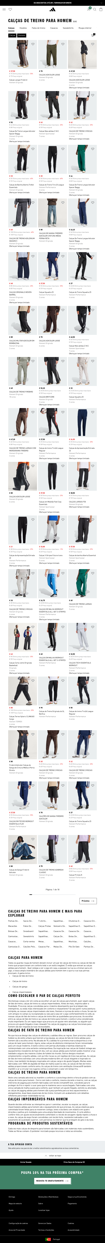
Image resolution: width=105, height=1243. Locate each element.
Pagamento (72, 1204)
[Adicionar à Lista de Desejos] (33, 44)
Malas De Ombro (58, 947)
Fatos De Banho (27, 926)
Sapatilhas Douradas (43, 937)
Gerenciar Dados (44, 1223)
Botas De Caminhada (74, 937)
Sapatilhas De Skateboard (75, 926)
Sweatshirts (28, 937)
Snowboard (28, 931)
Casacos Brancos (87, 931)
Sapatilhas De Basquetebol (90, 937)
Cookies (71, 1223)
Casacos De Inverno (74, 931)
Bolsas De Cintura (12, 931)
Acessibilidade (73, 1230)
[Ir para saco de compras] (101, 9)
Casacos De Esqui (59, 931)
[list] (52, 28)
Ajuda (11, 1210)
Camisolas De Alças (14, 947)
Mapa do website (15, 1204)
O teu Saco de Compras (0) (74, 1162)
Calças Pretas (44, 926)
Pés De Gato (74, 947)
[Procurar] (95, 9)
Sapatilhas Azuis (43, 931)
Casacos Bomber (12, 942)
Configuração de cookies (18, 1223)
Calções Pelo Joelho (29, 947)
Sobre (40, 1204)
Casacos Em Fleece (89, 921)
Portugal (56, 1239)
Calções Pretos (87, 942)
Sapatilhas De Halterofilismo (90, 926)
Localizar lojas (44, 1210)
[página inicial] (52, 10)
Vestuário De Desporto (59, 926)
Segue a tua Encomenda (77, 1197)
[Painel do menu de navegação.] (4, 9)
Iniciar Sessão (26, 1162)
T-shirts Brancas (42, 921)
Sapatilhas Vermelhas (58, 942)
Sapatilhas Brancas (58, 921)
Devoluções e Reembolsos (48, 1197)
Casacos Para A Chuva (44, 947)
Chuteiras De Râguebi (74, 921)
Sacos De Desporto (27, 921)
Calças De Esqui (58, 937)
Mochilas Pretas (73, 942)
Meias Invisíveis (42, 942)
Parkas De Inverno (13, 921)
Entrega (12, 1197)
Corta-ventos (29, 942)
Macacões (12, 926)
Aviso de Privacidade (17, 1230)
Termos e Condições (46, 1230)
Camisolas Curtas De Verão (13, 937)
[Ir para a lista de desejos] (10, 9)
